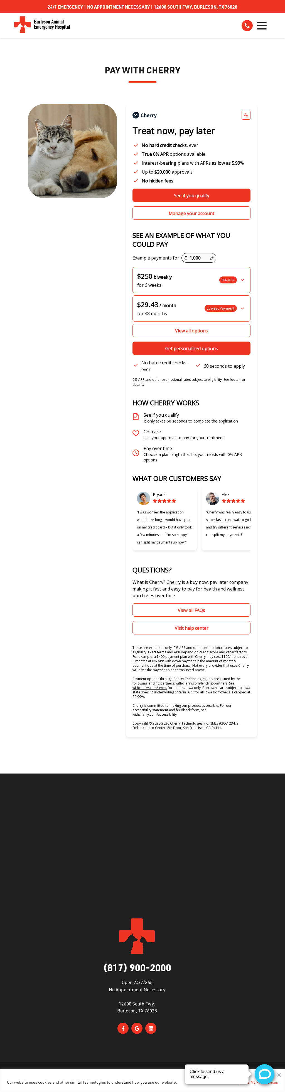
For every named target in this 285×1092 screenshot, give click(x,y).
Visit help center (191, 628)
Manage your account (191, 213)
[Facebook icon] (123, 1028)
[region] (142, 1080)
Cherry (173, 582)
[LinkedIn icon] (150, 1028)
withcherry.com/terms (149, 687)
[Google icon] (136, 1028)
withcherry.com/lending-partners (201, 683)
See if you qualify (191, 195)
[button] (191, 280)
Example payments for (155, 258)
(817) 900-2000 (137, 967)
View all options (191, 331)
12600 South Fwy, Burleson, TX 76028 (195, 7)
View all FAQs (191, 610)
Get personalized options (191, 348)
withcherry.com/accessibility (154, 714)
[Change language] (246, 115)
